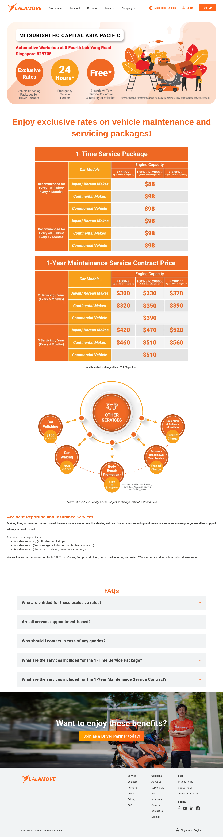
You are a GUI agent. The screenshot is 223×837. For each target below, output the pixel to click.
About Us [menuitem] (156, 781)
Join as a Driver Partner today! (111, 736)
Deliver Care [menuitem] (157, 787)
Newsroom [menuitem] (157, 799)
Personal (75, 8)
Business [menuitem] (132, 781)
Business (54, 8)
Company (127, 8)
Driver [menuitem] (131, 793)
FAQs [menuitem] (130, 805)
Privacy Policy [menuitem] (185, 781)
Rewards (109, 8)
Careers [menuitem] (155, 805)
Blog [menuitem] (153, 793)
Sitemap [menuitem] (155, 816)
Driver (90, 8)
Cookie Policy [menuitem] (185, 787)
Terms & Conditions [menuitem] (188, 793)
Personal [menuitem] (132, 787)
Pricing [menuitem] (131, 799)
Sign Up (207, 7)
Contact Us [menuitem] (157, 811)
